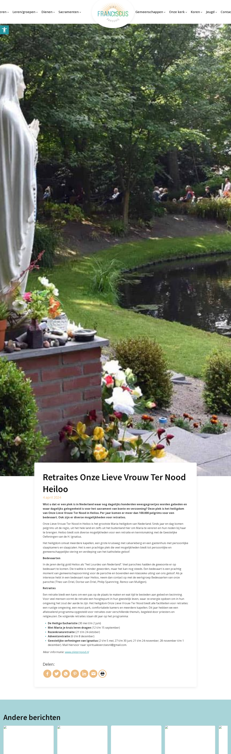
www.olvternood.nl (77, 652)
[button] (4, 29)
